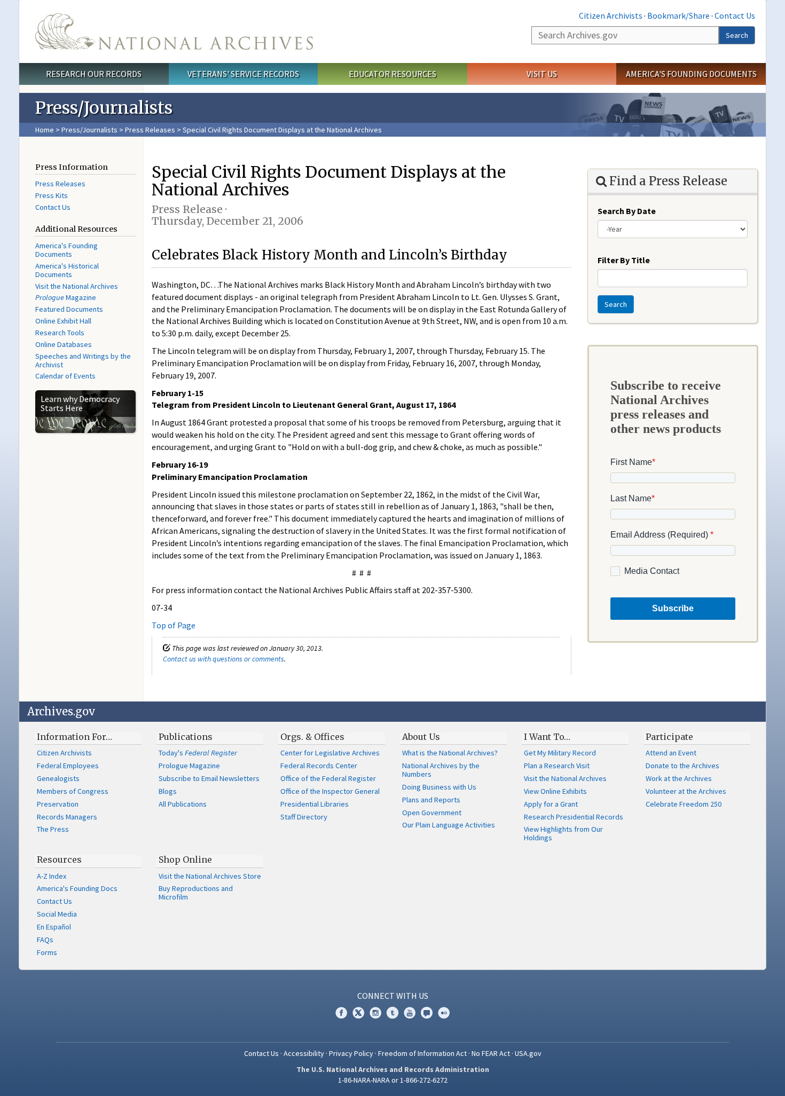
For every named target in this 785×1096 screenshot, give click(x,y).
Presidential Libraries (314, 804)
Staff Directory (303, 817)
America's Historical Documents (67, 270)
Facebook (341, 1012)
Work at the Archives (679, 778)
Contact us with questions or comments (223, 659)
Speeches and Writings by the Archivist (83, 360)
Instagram (375, 1012)
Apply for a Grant (551, 804)
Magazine (65, 297)
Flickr (443, 1012)
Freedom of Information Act (422, 1053)
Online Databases (63, 344)
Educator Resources (392, 73)
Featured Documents (69, 309)
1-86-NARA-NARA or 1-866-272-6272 (393, 1080)
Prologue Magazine (189, 765)
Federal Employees (68, 765)
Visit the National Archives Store (210, 876)
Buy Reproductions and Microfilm (196, 893)
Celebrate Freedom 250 (683, 804)
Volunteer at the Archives (686, 791)
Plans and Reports (431, 800)
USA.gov (528, 1053)
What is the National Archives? (450, 753)
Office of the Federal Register (328, 778)
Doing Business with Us (439, 787)
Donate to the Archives (682, 765)
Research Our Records (94, 73)
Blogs (168, 791)
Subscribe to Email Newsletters (209, 778)
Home (44, 130)
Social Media (57, 914)
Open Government (431, 812)
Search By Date (627, 211)
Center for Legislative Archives (330, 753)
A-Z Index (51, 876)
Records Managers (67, 817)
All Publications (183, 804)
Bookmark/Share (678, 15)
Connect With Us (392, 995)
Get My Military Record (560, 753)
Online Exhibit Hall (63, 321)
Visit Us (542, 73)
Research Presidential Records (573, 817)
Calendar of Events (65, 376)
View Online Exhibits (555, 791)
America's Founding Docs (77, 888)
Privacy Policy (351, 1053)
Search (737, 35)
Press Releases (150, 130)
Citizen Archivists (610, 15)
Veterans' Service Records (243, 73)
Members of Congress (72, 791)
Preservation (57, 804)
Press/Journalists (89, 130)
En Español (54, 927)
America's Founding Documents (691, 73)
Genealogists (58, 778)
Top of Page (173, 625)
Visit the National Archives (76, 286)
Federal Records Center (318, 765)
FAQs (45, 939)
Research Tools (59, 332)
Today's (198, 753)
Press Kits (51, 195)
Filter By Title (624, 260)
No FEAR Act (491, 1053)
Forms (47, 952)
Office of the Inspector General (330, 791)
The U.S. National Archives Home (174, 31)
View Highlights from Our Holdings (563, 833)
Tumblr (392, 1012)
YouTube (409, 1012)
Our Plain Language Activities (448, 825)
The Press (53, 829)
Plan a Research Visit (557, 765)
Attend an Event (671, 753)
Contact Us (735, 15)
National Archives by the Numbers (441, 770)
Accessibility (304, 1053)
